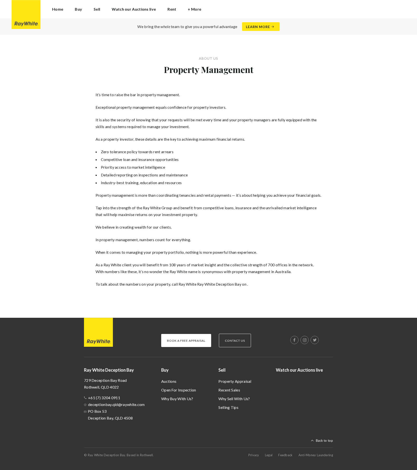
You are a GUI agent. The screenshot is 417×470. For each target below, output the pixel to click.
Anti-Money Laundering (316, 455)
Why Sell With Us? (234, 398)
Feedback (285, 455)
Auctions (168, 381)
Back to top (324, 440)
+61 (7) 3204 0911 (104, 397)
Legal (269, 455)
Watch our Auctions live (134, 9)
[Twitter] (315, 340)
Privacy (253, 455)
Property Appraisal (234, 381)
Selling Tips (228, 407)
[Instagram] (304, 340)
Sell (222, 370)
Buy (165, 370)
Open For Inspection (178, 390)
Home (57, 9)
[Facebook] (294, 340)
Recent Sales (229, 390)
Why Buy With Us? (177, 398)
